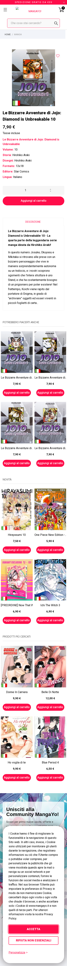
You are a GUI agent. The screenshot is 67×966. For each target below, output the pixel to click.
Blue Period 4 (50, 762)
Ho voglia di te (17, 762)
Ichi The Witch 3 (50, 605)
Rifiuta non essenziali (33, 940)
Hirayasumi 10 (17, 535)
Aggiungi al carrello (33, 200)
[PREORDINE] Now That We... (17, 605)
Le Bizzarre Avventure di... (17, 377)
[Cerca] (56, 23)
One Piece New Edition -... (50, 535)
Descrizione (33, 221)
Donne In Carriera (17, 692)
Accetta (33, 929)
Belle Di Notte (50, 692)
